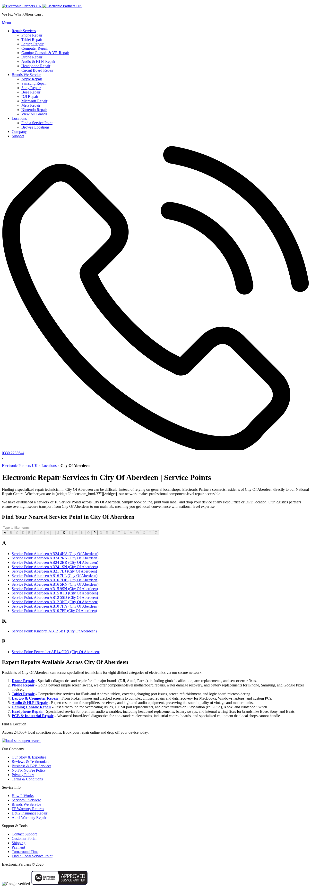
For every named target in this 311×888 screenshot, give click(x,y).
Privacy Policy (23, 775)
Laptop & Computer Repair (35, 698)
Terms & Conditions (27, 779)
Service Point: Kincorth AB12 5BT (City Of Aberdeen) (54, 631)
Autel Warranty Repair (29, 817)
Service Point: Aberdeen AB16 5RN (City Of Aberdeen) (55, 584)
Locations (49, 465)
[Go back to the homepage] (42, 6)
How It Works (23, 796)
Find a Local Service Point (32, 856)
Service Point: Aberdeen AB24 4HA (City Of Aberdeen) (55, 554)
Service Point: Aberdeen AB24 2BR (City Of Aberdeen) (55, 562)
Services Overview (26, 800)
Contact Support (24, 834)
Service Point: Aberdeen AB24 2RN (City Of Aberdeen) (55, 558)
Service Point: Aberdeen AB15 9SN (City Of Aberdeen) (55, 589)
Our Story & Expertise (29, 757)
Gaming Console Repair (31, 707)
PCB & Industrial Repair (32, 716)
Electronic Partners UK (20, 465)
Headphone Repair (27, 711)
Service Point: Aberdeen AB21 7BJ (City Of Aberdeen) (54, 571)
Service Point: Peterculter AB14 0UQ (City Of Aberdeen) (56, 652)
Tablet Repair (23, 694)
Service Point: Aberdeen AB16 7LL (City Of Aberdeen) (54, 576)
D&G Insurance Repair (29, 813)
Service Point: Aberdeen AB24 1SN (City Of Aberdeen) (55, 567)
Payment (18, 847)
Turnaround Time (25, 852)
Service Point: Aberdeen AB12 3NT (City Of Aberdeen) (55, 602)
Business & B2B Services (31, 766)
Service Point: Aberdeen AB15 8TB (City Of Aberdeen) (55, 593)
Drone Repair (23, 681)
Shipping (19, 843)
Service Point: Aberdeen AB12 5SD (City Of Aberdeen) (55, 597)
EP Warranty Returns (28, 809)
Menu (6, 22)
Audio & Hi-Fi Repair (30, 703)
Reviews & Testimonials (30, 761)
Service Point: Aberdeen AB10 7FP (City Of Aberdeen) (54, 611)
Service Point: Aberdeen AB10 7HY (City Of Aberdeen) (55, 606)
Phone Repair (23, 685)
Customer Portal (24, 838)
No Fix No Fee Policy (29, 770)
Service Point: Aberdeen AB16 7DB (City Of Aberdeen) (55, 580)
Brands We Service (26, 804)
